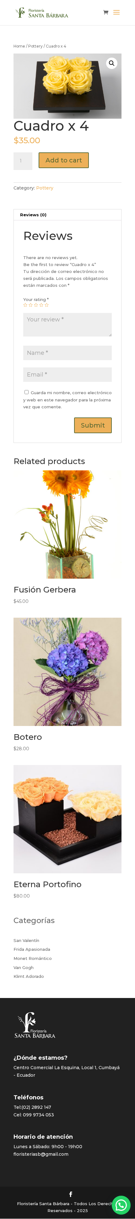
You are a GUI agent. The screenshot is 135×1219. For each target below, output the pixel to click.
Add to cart (64, 160)
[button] (121, 1205)
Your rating (36, 299)
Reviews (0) (33, 214)
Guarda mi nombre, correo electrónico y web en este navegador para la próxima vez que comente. (67, 399)
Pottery (35, 46)
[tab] (67, 214)
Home (19, 46)
